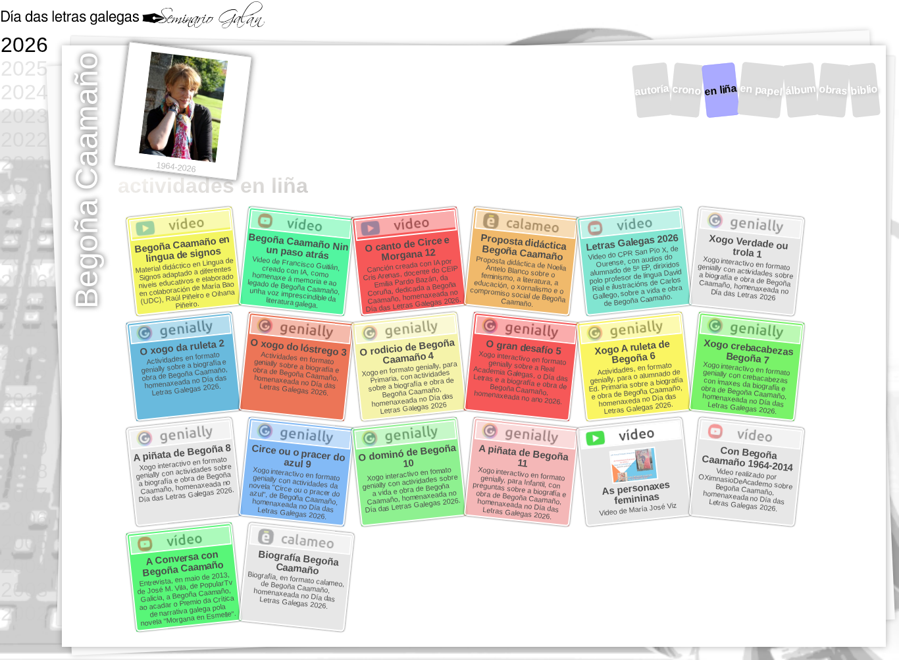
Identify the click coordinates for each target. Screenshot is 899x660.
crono (686, 89)
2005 (24, 541)
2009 (24, 447)
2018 (24, 233)
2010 (24, 423)
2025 (24, 68)
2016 (24, 281)
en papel (761, 89)
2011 (24, 399)
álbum (800, 89)
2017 (24, 257)
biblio (864, 90)
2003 (24, 589)
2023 (24, 115)
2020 (24, 186)
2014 (24, 328)
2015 (24, 305)
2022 (24, 139)
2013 (24, 352)
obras (833, 89)
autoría (651, 89)
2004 (24, 565)
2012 (24, 376)
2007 (24, 494)
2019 (24, 210)
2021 (24, 162)
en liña (721, 89)
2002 (24, 612)
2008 (24, 470)
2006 (24, 518)
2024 (24, 91)
